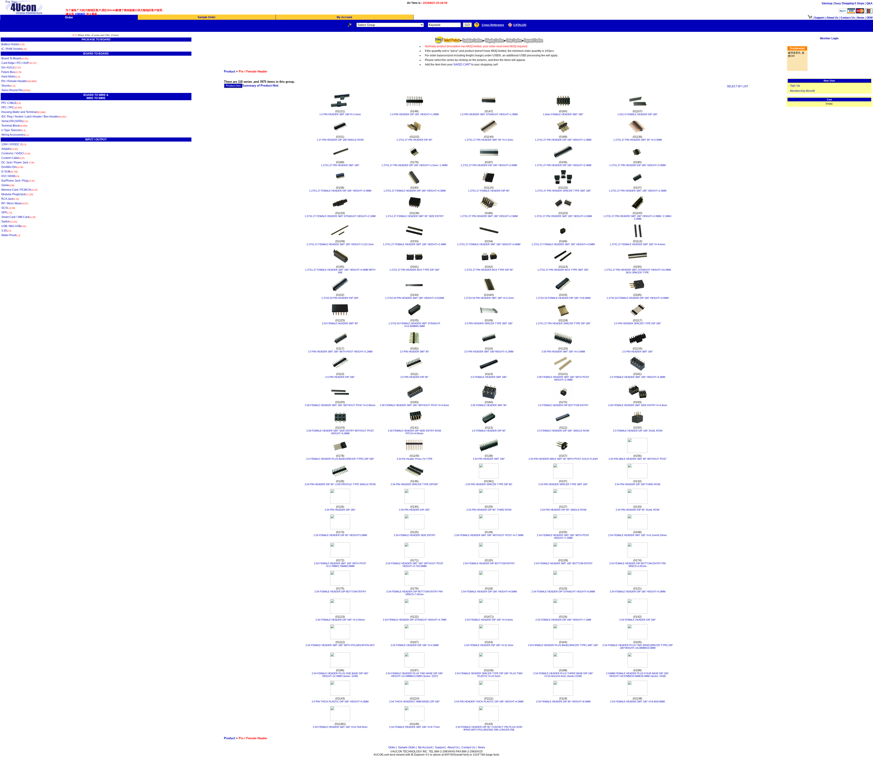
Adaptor (9, 148)
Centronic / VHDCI (15, 153)
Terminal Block (14, 125)
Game (7, 185)
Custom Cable (13, 158)
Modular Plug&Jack (17, 194)
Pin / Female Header (19, 81)
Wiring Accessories (15, 134)
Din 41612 (11, 67)
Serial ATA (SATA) (14, 121)
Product (229, 71)
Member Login (829, 38)
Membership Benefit (802, 90)
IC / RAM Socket (14, 48)
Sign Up (795, 85)
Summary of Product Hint (260, 85)
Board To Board (14, 58)
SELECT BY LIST (737, 86)
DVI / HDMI (10, 176)
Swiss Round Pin (15, 90)
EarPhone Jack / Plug (18, 180)
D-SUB (9, 171)
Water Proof (10, 235)
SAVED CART (462, 64)
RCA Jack (10, 198)
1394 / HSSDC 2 (13, 144)
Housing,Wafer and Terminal (23, 112)
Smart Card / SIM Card (18, 217)
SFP (6, 212)
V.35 (6, 230)
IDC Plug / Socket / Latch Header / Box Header (33, 116)
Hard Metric (10, 76)
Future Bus (11, 72)
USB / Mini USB (13, 226)
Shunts (8, 85)
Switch (9, 221)
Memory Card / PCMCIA (19, 189)
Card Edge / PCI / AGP (19, 63)
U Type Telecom (13, 130)
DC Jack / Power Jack (17, 162)
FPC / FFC (11, 107)
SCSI (8, 208)
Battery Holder (13, 44)
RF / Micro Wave (14, 203)
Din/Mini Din (12, 167)
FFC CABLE (11, 103)
